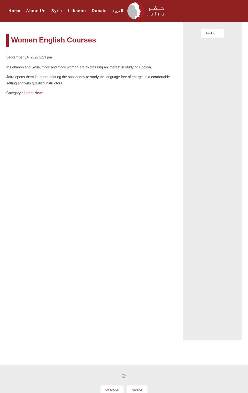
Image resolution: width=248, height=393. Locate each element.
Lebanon (77, 11)
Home (14, 11)
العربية (117, 11)
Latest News (34, 93)
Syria (56, 11)
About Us (36, 11)
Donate (99, 11)
